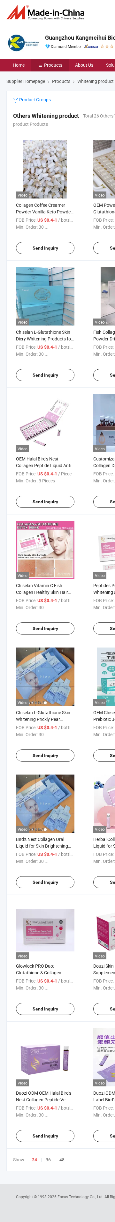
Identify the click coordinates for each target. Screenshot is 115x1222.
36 (48, 1160)
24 (34, 1159)
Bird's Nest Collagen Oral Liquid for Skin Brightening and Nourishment (42, 846)
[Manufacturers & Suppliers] (46, 12)
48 (62, 1160)
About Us (84, 65)
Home (19, 65)
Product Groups (34, 100)
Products (53, 65)
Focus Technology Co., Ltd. (80, 1196)
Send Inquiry (45, 248)
